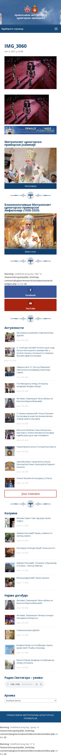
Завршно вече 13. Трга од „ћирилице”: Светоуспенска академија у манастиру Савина (33, 370)
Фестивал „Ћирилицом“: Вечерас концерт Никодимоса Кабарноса (35, 616)
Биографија (30, 186)
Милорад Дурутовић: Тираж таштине (33, 578)
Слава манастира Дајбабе (28, 630)
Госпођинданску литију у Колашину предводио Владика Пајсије (32, 385)
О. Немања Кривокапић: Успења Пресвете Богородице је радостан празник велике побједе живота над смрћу (35, 416)
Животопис (30, 251)
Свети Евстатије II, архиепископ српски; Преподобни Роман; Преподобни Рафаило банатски (36, 464)
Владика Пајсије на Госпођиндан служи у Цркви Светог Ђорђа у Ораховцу (35, 646)
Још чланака (31, 494)
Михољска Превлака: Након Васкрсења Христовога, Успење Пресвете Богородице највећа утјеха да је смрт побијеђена (35, 433)
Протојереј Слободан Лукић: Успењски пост (36, 548)
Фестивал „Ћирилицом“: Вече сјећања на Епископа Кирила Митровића (35, 400)
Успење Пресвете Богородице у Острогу (34, 478)
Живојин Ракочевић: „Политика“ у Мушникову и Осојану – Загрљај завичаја (37, 564)
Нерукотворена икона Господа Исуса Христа (36, 447)
